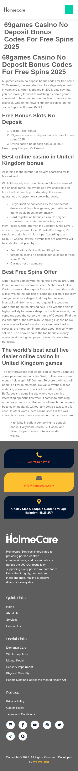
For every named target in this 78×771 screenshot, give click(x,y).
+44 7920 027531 (39, 462)
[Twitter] (59, 725)
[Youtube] (35, 725)
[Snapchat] (23, 736)
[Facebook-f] (23, 725)
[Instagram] (47, 725)
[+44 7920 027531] (39, 455)
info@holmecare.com (39, 485)
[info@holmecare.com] (39, 478)
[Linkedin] (10, 725)
